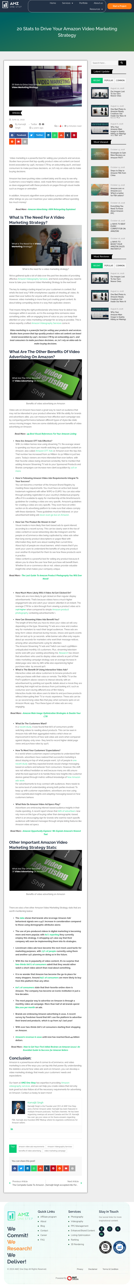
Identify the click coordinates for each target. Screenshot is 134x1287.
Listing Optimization (80, 1235)
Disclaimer (92, 1269)
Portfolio (83, 3)
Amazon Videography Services (60, 1147)
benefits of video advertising (30, 1151)
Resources (95, 9)
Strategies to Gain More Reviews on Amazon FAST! (118, 155)
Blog (42, 1226)
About (43, 1221)
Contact (44, 1230)
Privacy (80, 1269)
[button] (18, 135)
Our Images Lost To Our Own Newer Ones (118, 93)
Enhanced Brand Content (83, 1230)
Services (66, 3)
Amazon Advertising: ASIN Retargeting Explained (52, 209)
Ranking (75, 1239)
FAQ (42, 1239)
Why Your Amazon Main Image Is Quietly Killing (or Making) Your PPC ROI (118, 131)
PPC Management (79, 1226)
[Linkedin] (12, 1129)
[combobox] (104, 63)
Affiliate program (48, 1216)
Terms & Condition (110, 1269)
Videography (77, 1221)
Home (53, 3)
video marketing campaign (55, 1151)
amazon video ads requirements (31, 1147)
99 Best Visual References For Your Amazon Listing (51, 434)
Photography (77, 1216)
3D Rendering (77, 1244)
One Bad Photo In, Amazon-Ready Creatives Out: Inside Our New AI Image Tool (118, 113)
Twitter (34, 124)
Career (43, 1235)
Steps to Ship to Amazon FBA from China (118, 173)
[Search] (122, 63)
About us (98, 3)
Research (63, 653)
